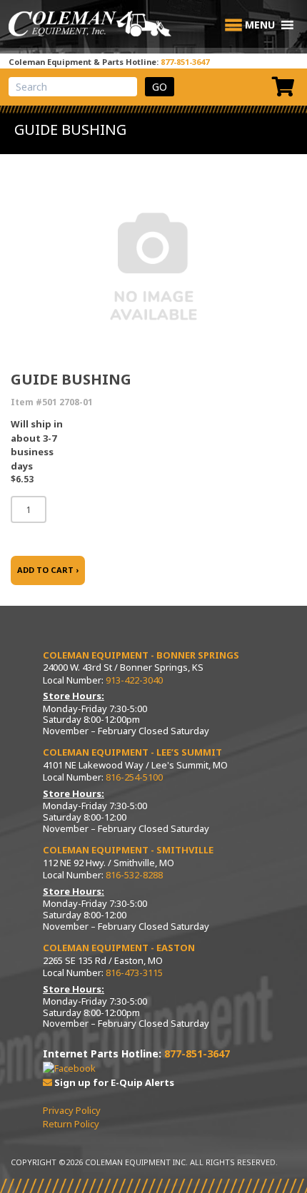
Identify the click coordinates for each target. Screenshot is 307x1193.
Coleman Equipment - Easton (119, 947)
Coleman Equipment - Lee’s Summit (132, 752)
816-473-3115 (134, 972)
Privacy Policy (72, 1110)
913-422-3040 (134, 680)
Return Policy (71, 1123)
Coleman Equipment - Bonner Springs (141, 655)
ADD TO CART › (48, 569)
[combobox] (73, 86)
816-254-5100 (134, 777)
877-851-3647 (185, 61)
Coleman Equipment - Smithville (128, 849)
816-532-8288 (134, 874)
